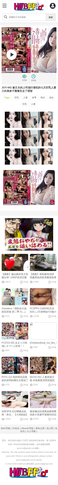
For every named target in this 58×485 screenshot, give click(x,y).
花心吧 (49, 428)
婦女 (51, 97)
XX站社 (16, 428)
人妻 (25, 97)
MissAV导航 (28, 428)
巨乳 (17, 97)
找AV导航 (5, 428)
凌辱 (34, 97)
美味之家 (39, 428)
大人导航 (31, 431)
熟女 (43, 97)
